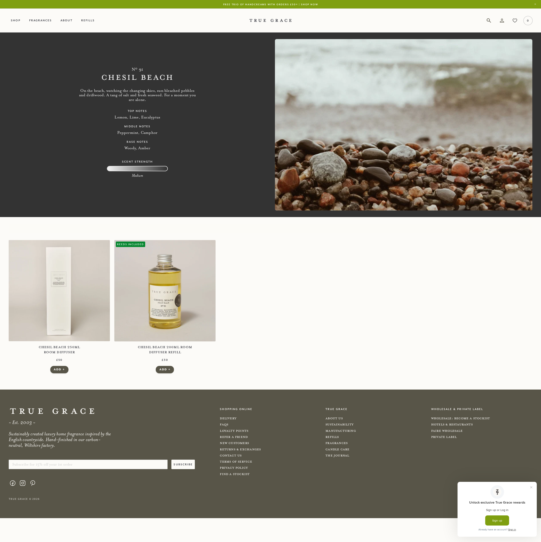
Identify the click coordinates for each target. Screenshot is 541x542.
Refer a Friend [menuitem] (234, 437)
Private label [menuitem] (444, 437)
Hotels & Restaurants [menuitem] (452, 424)
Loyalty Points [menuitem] (234, 431)
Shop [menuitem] (15, 20)
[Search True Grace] (489, 20)
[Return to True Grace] (270, 20)
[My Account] (501, 20)
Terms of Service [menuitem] (236, 462)
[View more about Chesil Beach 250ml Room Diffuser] (59, 290)
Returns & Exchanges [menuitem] (240, 449)
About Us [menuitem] (334, 418)
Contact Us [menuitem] (231, 456)
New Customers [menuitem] (234, 443)
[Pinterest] (33, 483)
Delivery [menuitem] (228, 418)
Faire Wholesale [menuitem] (447, 431)
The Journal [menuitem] (337, 456)
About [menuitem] (66, 20)
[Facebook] (12, 483)
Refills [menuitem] (88, 20)
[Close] (536, 4)
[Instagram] (23, 483)
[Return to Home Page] (52, 411)
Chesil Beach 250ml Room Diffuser (59, 350)
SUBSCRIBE (183, 464)
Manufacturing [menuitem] (340, 431)
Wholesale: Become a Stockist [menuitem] (460, 418)
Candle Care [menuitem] (337, 449)
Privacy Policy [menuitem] (234, 468)
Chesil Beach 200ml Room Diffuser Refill (165, 350)
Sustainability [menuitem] (339, 424)
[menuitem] (12, 483)
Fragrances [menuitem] (40, 20)
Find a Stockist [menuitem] (235, 474)
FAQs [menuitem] (224, 424)
